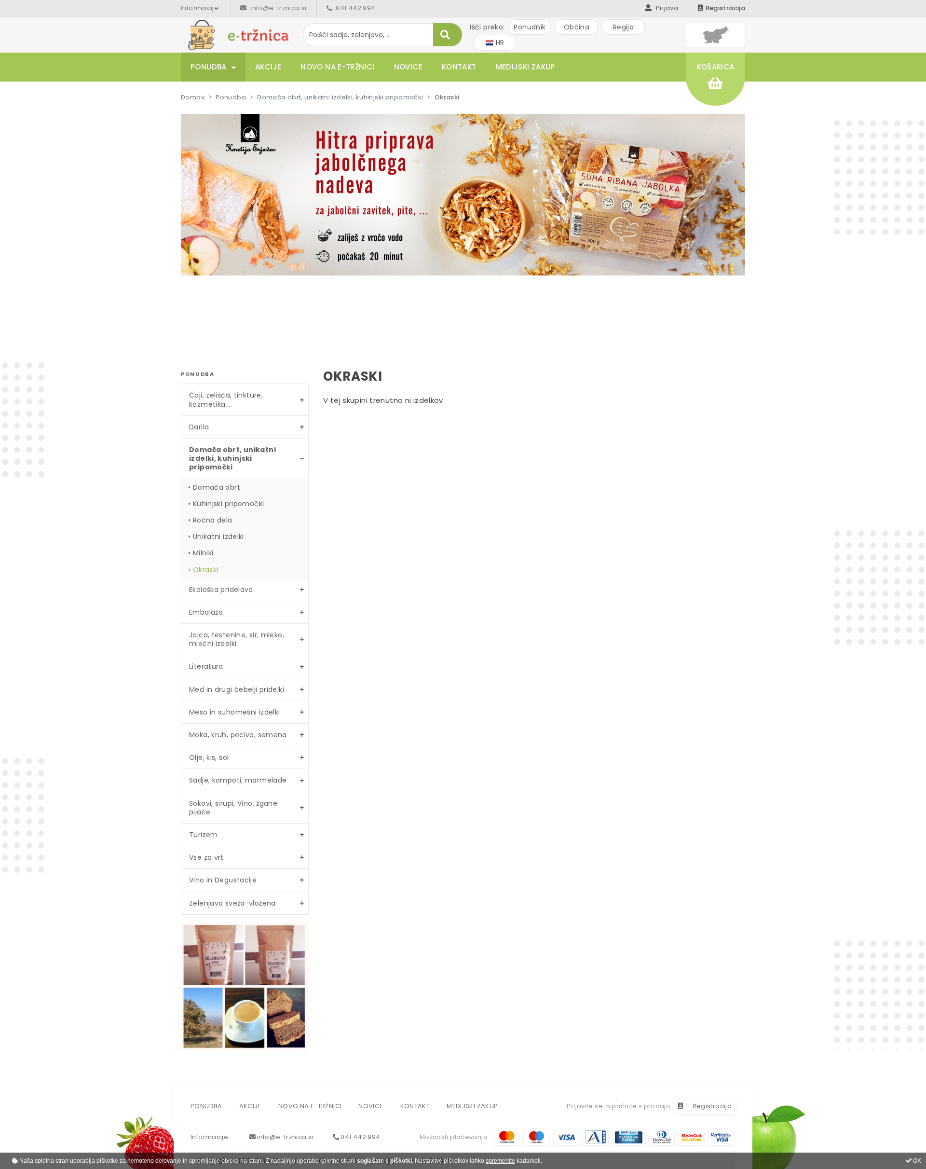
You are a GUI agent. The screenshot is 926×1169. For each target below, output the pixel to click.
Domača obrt (216, 487)
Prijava (666, 8)
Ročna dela (212, 520)
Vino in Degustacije (223, 880)
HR (498, 42)
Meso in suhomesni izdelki (234, 712)
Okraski (205, 570)
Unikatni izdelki (218, 536)
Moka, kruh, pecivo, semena (238, 735)
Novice (408, 67)
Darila (199, 427)
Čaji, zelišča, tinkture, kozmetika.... (226, 399)
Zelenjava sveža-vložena (232, 903)
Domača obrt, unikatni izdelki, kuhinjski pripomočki (340, 97)
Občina (576, 27)
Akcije (268, 67)
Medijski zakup (525, 67)
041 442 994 (355, 8)
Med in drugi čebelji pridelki (236, 689)
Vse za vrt (206, 857)
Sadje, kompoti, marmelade (237, 780)
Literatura (206, 666)
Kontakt (459, 67)
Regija (623, 27)
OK (916, 1160)
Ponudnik (529, 27)
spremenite (500, 1160)
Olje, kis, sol (209, 757)
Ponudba (209, 67)
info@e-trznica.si (278, 8)
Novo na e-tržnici (337, 67)
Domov (192, 97)
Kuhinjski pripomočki (228, 504)
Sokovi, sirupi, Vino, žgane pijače (233, 807)
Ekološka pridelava (221, 589)
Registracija (725, 8)
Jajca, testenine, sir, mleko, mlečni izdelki (236, 639)
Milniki (203, 553)
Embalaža (206, 612)
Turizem (203, 834)
